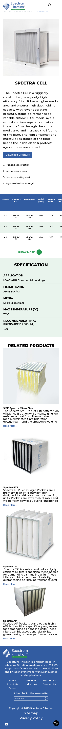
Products (31, 680)
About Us (12, 684)
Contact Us (49, 684)
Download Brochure (18, 154)
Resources (49, 680)
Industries (31, 684)
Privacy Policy (31, 718)
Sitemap (31, 713)
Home (12, 680)
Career (12, 688)
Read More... (10, 426)
